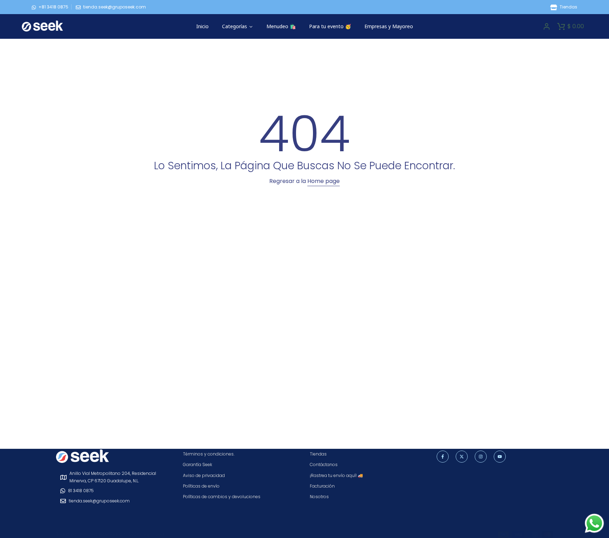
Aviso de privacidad (204, 475)
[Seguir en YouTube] (500, 457)
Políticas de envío (201, 486)
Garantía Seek (197, 464)
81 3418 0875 (81, 491)
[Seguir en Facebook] (443, 457)
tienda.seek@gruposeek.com (114, 7)
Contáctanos (324, 464)
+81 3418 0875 (53, 7)
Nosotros (319, 497)
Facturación (322, 486)
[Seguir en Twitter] (462, 457)
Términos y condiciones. (208, 454)
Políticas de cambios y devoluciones (221, 497)
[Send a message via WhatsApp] (594, 523)
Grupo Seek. (153, 534)
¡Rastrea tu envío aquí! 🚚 (336, 475)
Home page (323, 181)
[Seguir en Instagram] (481, 457)
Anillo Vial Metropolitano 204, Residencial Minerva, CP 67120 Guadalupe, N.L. (112, 476)
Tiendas (568, 7)
